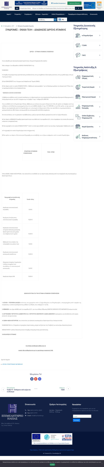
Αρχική (9, 14)
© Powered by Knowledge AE (52, 453)
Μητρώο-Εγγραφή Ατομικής (26, 26)
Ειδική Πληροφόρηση (58, 14)
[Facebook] (31, 379)
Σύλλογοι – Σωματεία (41, 14)
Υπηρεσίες (17, 14)
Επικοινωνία (93, 14)
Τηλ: (34, 410)
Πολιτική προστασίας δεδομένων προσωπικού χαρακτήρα (56, 450)
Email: (35, 415)
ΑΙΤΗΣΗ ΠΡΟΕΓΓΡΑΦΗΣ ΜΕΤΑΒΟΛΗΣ (12, 364)
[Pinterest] (35, 379)
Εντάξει (52, 464)
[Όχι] (102, 463)
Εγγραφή (76, 420)
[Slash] (36, 389)
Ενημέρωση (28, 14)
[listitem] (88, 35)
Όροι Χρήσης (34, 450)
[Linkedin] (39, 379)
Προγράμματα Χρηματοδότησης (78, 14)
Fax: (32, 413)
